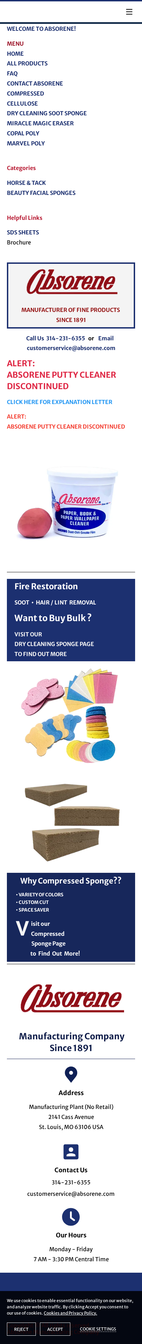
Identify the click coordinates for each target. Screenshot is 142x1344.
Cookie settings (98, 1329)
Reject (21, 1329)
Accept (55, 1329)
